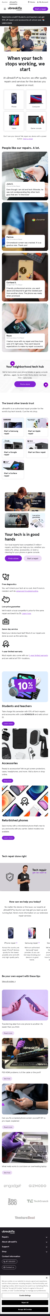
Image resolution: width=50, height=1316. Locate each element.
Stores (32, 2)
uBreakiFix (13, 2)
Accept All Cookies (25, 1309)
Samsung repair (31, 943)
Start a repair (28, 139)
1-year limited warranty (38, 655)
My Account (43, 2)
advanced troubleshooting (27, 591)
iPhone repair (10, 943)
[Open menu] (5, 9)
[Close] (46, 1277)
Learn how (26, 613)
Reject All (25, 1303)
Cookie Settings (25, 1295)
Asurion (5, 2)
